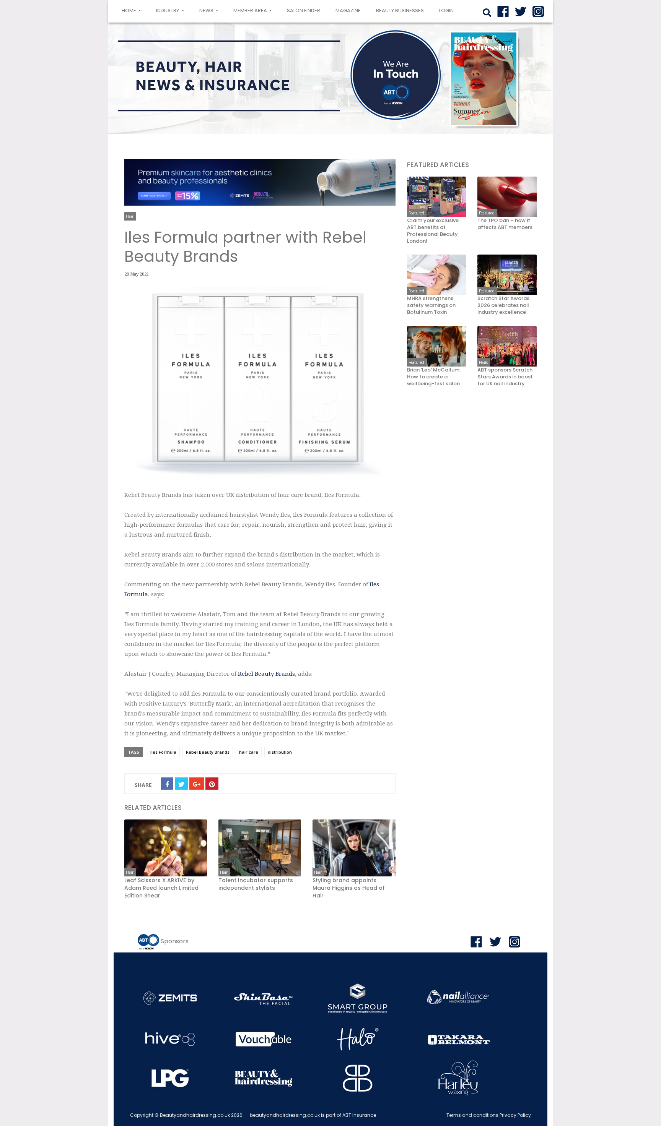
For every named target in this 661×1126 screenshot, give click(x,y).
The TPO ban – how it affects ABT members (504, 224)
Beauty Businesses (400, 10)
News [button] (207, 10)
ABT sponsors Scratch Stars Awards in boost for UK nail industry (505, 377)
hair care (248, 752)
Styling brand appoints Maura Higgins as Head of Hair (349, 887)
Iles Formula (163, 752)
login (446, 10)
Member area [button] (250, 10)
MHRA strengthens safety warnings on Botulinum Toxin (431, 305)
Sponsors (175, 941)
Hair (130, 216)
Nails (483, 362)
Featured (416, 213)
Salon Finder (303, 10)
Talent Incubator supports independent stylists (255, 884)
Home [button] (133, 10)
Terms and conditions (472, 1115)
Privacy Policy (515, 1115)
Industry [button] (168, 10)
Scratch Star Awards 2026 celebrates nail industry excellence (503, 305)
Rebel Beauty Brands (266, 673)
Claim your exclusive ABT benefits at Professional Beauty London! (433, 231)
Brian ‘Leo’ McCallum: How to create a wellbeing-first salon (434, 377)
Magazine (348, 10)
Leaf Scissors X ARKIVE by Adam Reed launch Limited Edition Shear (161, 887)
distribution (280, 752)
